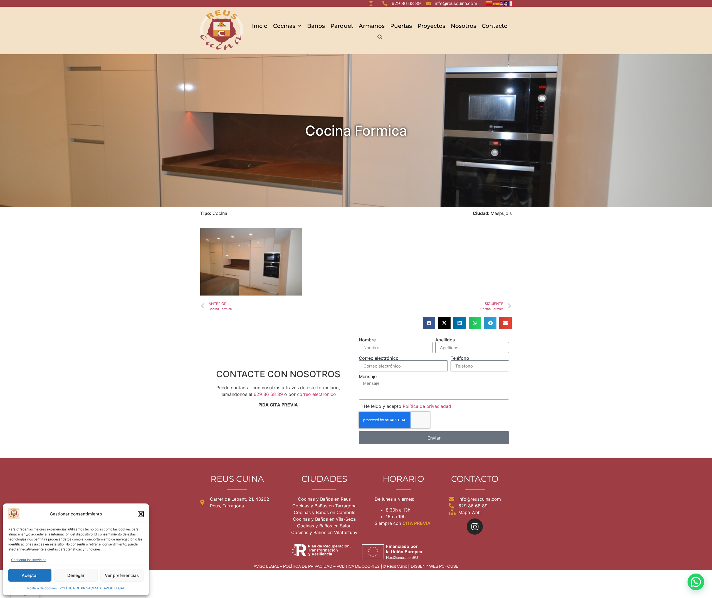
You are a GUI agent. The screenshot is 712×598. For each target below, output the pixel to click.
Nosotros (463, 26)
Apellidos (445, 340)
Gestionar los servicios (28, 560)
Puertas (401, 26)
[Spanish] (496, 3)
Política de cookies (42, 588)
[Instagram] (475, 526)
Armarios (372, 26)
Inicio (260, 26)
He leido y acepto (407, 406)
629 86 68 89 (268, 394)
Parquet (341, 26)
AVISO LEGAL (114, 588)
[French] (511, 3)
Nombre (367, 340)
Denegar (76, 575)
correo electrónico (316, 394)
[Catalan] (489, 3)
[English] (503, 3)
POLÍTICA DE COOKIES (358, 566)
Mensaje (368, 376)
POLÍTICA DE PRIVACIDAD (80, 588)
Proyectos (431, 26)
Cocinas (284, 26)
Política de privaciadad (427, 406)
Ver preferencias (122, 575)
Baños (316, 26)
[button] (141, 514)
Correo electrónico (379, 358)
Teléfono (460, 358)
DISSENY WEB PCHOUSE (434, 566)
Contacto (495, 26)
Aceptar (30, 575)
